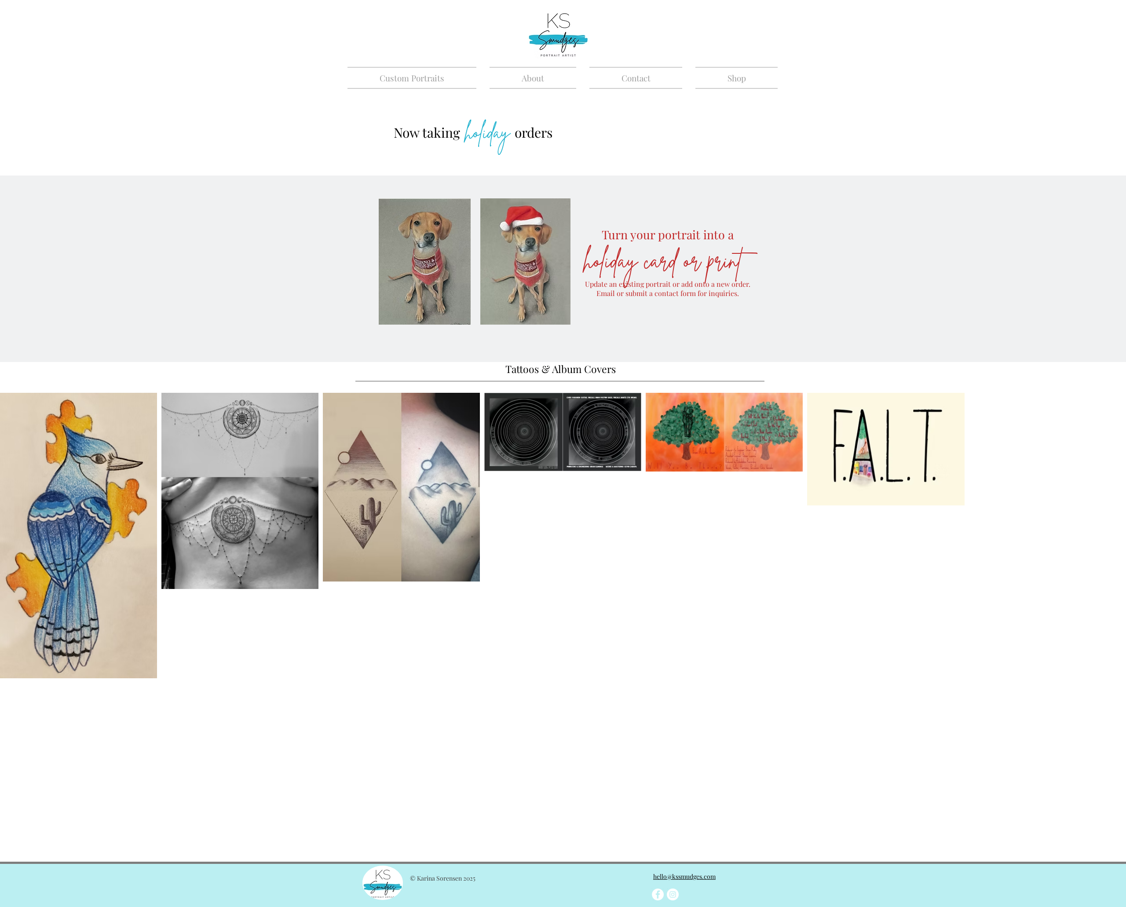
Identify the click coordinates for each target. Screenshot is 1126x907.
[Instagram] (673, 894)
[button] (415, 78)
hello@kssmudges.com (684, 876)
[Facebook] (658, 894)
